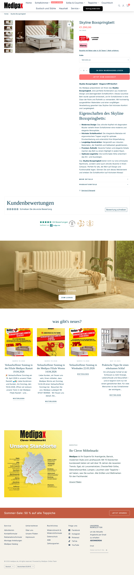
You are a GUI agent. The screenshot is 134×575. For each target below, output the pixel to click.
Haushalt (63, 8)
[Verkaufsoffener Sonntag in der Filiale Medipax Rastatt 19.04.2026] (19, 342)
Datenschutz (52, 537)
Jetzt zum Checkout (104, 77)
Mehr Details (86, 179)
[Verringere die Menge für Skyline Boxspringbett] (80, 70)
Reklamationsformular (13, 537)
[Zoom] (69, 24)
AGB (49, 540)
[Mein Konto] (123, 5)
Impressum (30, 537)
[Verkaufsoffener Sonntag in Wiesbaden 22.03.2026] (83, 342)
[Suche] (119, 5)
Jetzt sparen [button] (119, 513)
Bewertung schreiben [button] (116, 209)
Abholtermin (9, 530)
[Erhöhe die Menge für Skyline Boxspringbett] (86, 70)
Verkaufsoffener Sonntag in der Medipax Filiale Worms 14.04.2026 (51, 368)
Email (92, 546)
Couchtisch (107, 2)
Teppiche (92, 2)
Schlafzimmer (42, 2)
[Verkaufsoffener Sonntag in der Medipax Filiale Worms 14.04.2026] (51, 342)
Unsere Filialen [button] (75, 482)
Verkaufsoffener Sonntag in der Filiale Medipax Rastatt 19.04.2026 (19, 368)
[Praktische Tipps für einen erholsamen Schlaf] (115, 342)
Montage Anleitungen (13, 540)
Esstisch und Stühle (46, 8)
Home (29, 2)
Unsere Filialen (32, 534)
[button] (67, 297)
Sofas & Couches (74, 2)
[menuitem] (28, 3)
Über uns (29, 530)
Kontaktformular (10, 534)
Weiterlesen (18, 398)
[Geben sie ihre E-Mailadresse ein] (106, 550)
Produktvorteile (88, 184)
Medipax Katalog (11, 544)
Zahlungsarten (53, 543)
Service (75, 8)
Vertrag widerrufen (93, 9)
